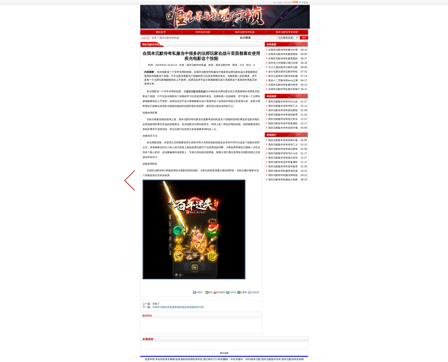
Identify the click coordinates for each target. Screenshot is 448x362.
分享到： (200, 292)
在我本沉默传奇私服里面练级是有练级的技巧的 (178, 307)
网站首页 (161, 32)
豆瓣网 (243, 292)
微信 (210, 292)
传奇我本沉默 (202, 32)
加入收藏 (277, 2)
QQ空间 (232, 292)
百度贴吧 (255, 292)
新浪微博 (221, 292)
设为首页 (287, 2)
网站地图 (224, 353)
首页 (154, 37)
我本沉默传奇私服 (245, 32)
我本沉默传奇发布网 (287, 32)
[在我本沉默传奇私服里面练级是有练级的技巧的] (130, 181)
